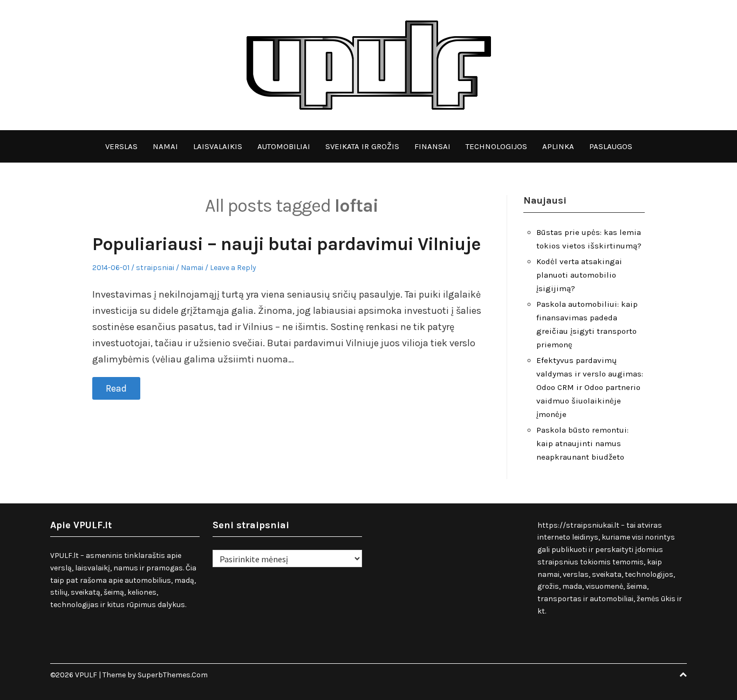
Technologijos (496, 146)
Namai (165, 146)
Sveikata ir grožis (362, 146)
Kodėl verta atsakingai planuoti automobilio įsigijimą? (579, 275)
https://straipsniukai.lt (578, 525)
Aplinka (558, 146)
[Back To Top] (683, 675)
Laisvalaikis (217, 146)
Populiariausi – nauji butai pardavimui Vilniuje (286, 244)
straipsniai (155, 267)
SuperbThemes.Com (173, 674)
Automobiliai (283, 146)
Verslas (121, 146)
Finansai (432, 146)
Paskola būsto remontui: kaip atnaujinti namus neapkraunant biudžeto (582, 443)
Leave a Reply (233, 267)
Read (116, 388)
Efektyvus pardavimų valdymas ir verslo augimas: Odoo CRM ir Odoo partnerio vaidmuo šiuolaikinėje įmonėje (589, 387)
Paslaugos (610, 146)
